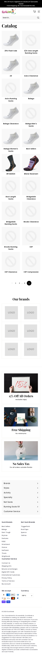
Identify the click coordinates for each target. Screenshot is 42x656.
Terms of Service (8, 581)
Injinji (3, 541)
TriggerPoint (25, 526)
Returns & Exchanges (9, 569)
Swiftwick (5, 550)
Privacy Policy (7, 578)
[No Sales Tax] (21, 450)
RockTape (24, 529)
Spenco (24, 532)
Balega (4, 529)
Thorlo (4, 553)
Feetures (5, 538)
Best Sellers (6, 526)
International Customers (11, 575)
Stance (4, 547)
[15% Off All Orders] (21, 383)
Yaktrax (24, 535)
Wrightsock (6, 556)
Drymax (4, 535)
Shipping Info (6, 566)
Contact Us (6, 563)
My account (6, 584)
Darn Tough (6, 532)
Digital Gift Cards (8, 572)
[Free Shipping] (21, 416)
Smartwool (6, 544)
